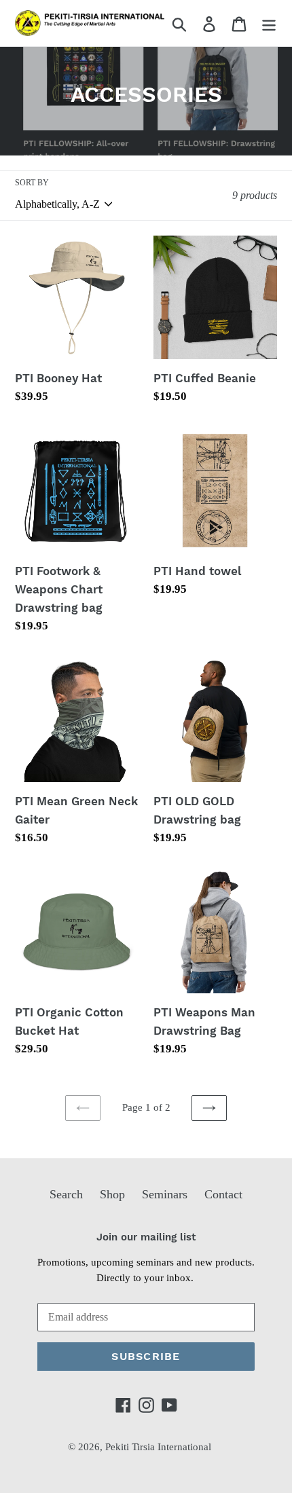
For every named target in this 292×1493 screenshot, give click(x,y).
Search (66, 1194)
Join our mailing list (146, 1237)
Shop (112, 1194)
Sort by (32, 182)
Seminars (164, 1194)
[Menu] (269, 23)
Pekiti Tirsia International (158, 1446)
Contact (223, 1194)
